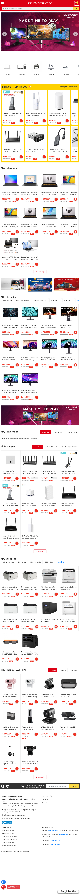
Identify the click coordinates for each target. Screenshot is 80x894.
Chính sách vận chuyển (9, 836)
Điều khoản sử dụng (8, 833)
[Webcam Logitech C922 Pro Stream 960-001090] (30, 750)
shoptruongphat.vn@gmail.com (19, 818)
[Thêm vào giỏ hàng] (21, 120)
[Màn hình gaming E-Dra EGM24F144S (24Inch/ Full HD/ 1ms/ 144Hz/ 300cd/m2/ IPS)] (10, 314)
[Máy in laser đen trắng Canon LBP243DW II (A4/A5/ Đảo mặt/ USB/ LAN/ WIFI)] (10, 608)
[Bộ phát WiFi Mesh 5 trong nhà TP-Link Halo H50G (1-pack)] (30, 492)
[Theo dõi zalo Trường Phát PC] (7, 786)
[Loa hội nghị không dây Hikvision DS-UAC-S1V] (10, 716)
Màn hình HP (68, 300)
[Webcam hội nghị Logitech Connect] (30, 716)
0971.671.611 (55, 844)
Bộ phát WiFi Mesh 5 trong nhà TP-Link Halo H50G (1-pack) (29, 506)
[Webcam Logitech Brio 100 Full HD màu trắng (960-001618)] (30, 683)
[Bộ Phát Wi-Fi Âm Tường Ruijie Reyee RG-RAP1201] (10, 460)
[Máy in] (36, 66)
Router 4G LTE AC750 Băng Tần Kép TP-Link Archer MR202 (10, 538)
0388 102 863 (63, 834)
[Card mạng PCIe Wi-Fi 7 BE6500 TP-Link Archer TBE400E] (69, 460)
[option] (40, 31)
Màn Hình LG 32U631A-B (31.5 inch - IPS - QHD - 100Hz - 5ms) (29, 360)
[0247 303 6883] (3, 887)
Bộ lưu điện (49, 562)
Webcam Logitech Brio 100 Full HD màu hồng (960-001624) (9, 697)
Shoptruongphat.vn (22, 851)
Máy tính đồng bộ (9, 431)
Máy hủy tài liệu (35, 562)
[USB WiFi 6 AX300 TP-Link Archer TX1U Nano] (36, 137)
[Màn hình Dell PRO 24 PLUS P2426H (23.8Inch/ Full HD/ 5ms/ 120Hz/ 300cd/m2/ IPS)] (30, 314)
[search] (76, 8)
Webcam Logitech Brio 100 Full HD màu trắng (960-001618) (29, 697)
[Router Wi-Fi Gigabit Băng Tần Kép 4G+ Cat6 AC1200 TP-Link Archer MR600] (69, 492)
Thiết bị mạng (8, 446)
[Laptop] (7, 66)
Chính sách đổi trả (8, 842)
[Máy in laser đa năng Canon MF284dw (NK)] (69, 608)
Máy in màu (22, 562)
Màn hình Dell (7, 300)
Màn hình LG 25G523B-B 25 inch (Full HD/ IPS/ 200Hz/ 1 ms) (10, 392)
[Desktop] (22, 66)
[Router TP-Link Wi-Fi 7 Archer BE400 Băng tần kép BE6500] (30, 460)
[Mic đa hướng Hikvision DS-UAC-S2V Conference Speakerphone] (69, 683)
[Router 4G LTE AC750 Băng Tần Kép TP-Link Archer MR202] (10, 525)
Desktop (22, 74)
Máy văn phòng (8, 558)
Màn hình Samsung (22, 300)
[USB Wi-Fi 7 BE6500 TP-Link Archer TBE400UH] (13, 100)
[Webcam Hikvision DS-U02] (69, 716)
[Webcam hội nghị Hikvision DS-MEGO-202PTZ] (49, 683)
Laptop (7, 74)
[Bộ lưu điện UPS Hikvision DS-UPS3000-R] (49, 608)
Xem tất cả (39, 272)
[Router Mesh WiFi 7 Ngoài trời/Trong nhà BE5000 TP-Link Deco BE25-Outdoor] (59, 100)
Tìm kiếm (45, 799)
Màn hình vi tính (9, 297)
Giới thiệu (45, 802)
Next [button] (75, 34)
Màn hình (51, 74)
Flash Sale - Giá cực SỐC (14, 86)
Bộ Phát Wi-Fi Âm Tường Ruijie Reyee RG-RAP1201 (10, 473)
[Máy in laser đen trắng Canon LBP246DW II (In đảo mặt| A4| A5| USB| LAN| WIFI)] (30, 575)
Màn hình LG (55, 300)
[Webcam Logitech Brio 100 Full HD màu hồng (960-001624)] (10, 683)
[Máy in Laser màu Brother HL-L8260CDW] (69, 575)
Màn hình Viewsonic (40, 300)
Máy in (36, 74)
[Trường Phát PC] (40, 3)
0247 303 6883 (20, 815)
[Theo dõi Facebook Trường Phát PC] (2, 786)
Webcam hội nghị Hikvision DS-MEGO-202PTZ (48, 697)
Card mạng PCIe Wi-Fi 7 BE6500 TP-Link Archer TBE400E (69, 473)
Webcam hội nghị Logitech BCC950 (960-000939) (10, 764)
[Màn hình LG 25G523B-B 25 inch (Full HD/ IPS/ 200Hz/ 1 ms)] (10, 378)
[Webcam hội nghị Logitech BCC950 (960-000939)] (10, 750)
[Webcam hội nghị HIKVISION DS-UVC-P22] (49, 716)
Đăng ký (74, 786)
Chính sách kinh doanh (9, 839)
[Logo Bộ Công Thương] (7, 822)
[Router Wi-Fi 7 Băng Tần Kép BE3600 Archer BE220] (13, 137)
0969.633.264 (55, 840)
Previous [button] (4, 34)
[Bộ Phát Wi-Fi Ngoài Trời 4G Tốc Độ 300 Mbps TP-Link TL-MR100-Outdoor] (30, 525)
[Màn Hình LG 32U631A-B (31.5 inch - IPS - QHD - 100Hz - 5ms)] (30, 346)
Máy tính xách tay (10, 168)
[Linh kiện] (65, 66)
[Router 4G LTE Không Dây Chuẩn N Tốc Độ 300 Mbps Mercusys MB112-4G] (49, 492)
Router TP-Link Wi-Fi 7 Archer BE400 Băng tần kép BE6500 (29, 473)
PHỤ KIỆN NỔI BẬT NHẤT (13, 669)
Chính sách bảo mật (8, 830)
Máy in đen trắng (8, 562)
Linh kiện (66, 74)
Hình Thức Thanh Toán (9, 845)
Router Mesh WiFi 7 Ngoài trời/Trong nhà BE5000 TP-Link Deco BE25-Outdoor (58, 115)
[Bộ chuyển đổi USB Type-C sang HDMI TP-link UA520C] (59, 137)
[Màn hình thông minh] (13, 284)
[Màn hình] (51, 66)
